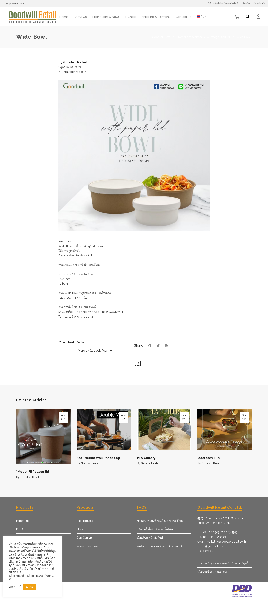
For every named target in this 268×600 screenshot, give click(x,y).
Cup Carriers (85, 537)
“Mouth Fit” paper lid (32, 472)
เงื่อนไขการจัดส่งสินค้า (150, 537)
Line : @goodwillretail (211, 546)
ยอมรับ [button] (29, 586)
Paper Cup (23, 520)
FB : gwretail (205, 550)
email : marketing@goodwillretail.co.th (221, 541)
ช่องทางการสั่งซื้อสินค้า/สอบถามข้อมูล (160, 520)
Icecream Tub (208, 458)
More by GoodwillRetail (93, 350)
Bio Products (85, 520)
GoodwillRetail (29, 477)
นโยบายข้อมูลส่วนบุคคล (212, 571)
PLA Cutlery (146, 458)
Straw (80, 529)
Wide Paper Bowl (88, 546)
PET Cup (21, 529)
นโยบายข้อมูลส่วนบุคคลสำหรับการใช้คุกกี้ (222, 563)
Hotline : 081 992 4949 (211, 536)
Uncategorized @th (73, 71)
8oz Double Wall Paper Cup (98, 458)
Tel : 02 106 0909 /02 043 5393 (217, 532)
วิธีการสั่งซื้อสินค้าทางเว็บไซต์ (155, 529)
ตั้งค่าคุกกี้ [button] (15, 586)
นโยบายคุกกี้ (16, 575)
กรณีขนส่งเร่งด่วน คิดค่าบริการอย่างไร (160, 546)
